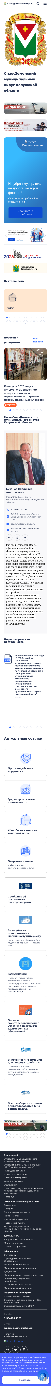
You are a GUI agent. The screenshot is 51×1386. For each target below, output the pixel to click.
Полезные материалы (15, 1177)
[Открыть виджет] (43, 1375)
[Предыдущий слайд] (5, 235)
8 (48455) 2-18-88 (12, 1318)
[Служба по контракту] (25, 1125)
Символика (10, 1205)
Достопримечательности (17, 1212)
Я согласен (25, 1380)
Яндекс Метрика (11, 1360)
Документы (10, 1271)
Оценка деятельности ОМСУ (19, 1306)
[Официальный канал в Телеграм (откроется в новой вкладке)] (7, 1349)
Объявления (10, 1185)
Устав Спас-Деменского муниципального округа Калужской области (23, 1229)
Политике (32, 1371)
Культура (10, 405)
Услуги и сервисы (13, 1181)
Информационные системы (18, 1284)
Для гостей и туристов (16, 1219)
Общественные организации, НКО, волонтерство (22, 1301)
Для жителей (11, 1155)
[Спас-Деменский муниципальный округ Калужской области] (25, 39)
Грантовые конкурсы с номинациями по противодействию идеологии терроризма (23, 1190)
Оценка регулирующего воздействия (17, 1279)
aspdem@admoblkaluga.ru (18, 1328)
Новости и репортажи (15, 1174)
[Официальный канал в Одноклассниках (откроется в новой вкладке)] (23, 1349)
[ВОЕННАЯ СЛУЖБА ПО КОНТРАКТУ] (25, 108)
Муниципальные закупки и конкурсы (23, 1275)
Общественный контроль (17, 1293)
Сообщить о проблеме (25, 212)
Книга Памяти (11, 1215)
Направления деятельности (18, 1239)
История (8, 1208)
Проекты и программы (16, 1246)
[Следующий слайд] (45, 235)
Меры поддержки (13, 1243)
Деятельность (11, 1236)
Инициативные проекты (17, 1296)
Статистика (10, 1255)
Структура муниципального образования (18, 1259)
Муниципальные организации (20, 1268)
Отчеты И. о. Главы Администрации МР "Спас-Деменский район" (22, 1166)
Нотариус (9, 1196)
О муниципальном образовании (21, 1201)
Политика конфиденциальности (15, 1335)
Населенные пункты (14, 1223)
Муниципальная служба (16, 1264)
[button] (7, 317)
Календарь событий (14, 1170)
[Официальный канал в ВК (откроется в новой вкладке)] (15, 1349)
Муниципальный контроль (18, 1288)
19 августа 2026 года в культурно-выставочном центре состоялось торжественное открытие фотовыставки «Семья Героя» (24, 393)
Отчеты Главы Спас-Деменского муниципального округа (20, 1160)
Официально (11, 1251)
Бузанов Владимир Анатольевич (19, 490)
